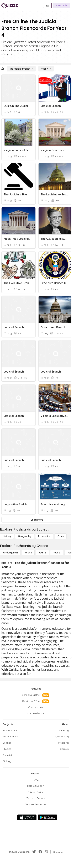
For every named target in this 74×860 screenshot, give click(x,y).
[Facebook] (40, 852)
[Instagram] (46, 852)
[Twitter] (34, 852)
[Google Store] (47, 817)
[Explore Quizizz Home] (9, 5)
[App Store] (26, 817)
